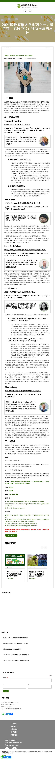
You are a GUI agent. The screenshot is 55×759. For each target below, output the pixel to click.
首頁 (7, 56)
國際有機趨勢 (20, 56)
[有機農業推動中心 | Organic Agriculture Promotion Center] (27, 6)
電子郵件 (5, 677)
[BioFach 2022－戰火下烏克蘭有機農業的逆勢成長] (15, 560)
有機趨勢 (12, 56)
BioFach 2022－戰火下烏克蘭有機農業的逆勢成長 (14, 573)
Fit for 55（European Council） (16, 508)
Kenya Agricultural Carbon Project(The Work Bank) (22, 524)
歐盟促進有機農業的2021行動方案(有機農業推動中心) (22, 526)
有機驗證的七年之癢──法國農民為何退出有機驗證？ (36, 573)
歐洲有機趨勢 (29, 56)
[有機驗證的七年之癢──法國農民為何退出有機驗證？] (37, 560)
